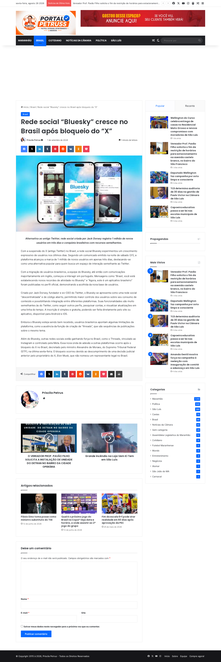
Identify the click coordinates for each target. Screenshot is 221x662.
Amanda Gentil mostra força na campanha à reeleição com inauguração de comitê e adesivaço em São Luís (185, 361)
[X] (32, 149)
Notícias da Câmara (78, 40)
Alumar (156, 466)
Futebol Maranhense (163, 445)
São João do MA (160, 471)
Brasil (40, 40)
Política (101, 40)
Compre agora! (196, 656)
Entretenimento (160, 456)
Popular (160, 105)
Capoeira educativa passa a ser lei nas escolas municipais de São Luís (184, 212)
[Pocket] (86, 149)
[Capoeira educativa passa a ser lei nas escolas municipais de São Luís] (159, 212)
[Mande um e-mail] (42, 140)
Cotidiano (55, 40)
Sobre (175, 656)
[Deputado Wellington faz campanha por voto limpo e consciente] (159, 177)
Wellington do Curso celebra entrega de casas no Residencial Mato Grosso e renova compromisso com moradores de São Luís (184, 126)
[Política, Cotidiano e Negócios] (46, 23)
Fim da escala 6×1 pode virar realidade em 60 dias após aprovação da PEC (118, 519)
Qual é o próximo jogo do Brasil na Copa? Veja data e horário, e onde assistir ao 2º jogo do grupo (78, 521)
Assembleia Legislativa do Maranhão (171, 435)
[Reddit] (63, 149)
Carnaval (157, 476)
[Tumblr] (47, 149)
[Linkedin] (39, 149)
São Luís (116, 40)
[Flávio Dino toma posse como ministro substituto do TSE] (38, 504)
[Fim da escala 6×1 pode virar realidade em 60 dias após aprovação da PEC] (119, 504)
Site (83, 612)
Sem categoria (159, 430)
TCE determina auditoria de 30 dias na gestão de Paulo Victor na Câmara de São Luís (185, 193)
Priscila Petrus (33, 140)
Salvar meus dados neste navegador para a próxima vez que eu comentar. (62, 626)
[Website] (44, 398)
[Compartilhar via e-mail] (111, 374)
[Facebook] (24, 149)
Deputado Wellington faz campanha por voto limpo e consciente (185, 176)
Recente (190, 105)
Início (26, 107)
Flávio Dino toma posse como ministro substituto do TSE (38, 518)
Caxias (155, 414)
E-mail (25, 612)
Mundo (155, 450)
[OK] (78, 149)
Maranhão (25, 40)
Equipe (183, 656)
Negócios (157, 461)
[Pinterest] (55, 149)
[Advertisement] (110, 73)
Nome (25, 599)
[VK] (70, 149)
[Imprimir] (119, 374)
